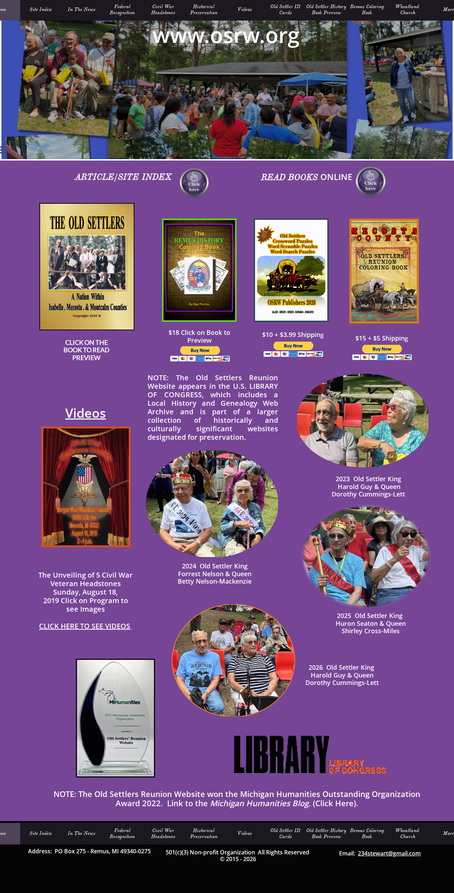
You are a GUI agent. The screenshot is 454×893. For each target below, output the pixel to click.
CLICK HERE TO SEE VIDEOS (84, 626)
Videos (85, 413)
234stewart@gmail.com (389, 853)
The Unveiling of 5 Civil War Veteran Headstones (85, 579)
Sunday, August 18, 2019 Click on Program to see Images (85, 600)
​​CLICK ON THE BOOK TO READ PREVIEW (86, 349)
